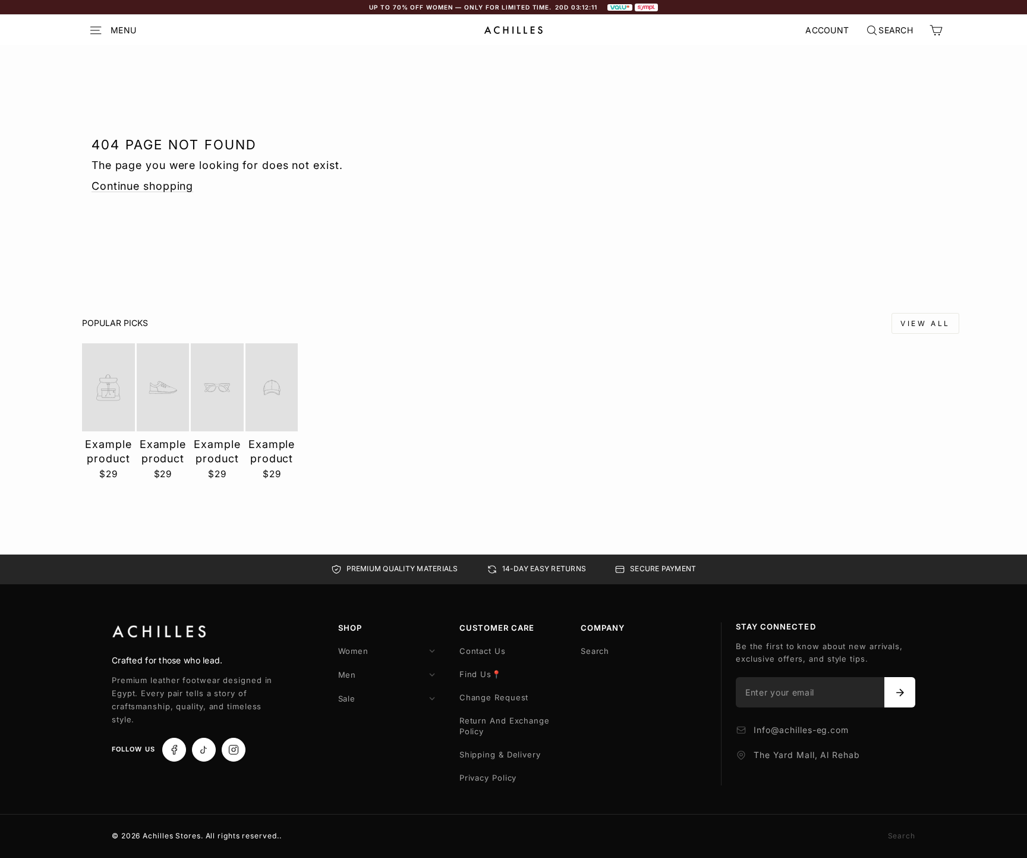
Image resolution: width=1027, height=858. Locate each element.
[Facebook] (174, 750)
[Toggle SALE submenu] (432, 698)
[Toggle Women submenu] (432, 651)
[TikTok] (204, 750)
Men (347, 674)
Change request (494, 697)
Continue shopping (142, 186)
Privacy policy (488, 777)
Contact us (482, 651)
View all (925, 323)
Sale (347, 698)
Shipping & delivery (500, 754)
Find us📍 (480, 674)
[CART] (936, 30)
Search (595, 651)
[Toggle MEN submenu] (432, 674)
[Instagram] (233, 750)
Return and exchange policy (504, 726)
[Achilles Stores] (159, 631)
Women (353, 651)
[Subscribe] (899, 692)
